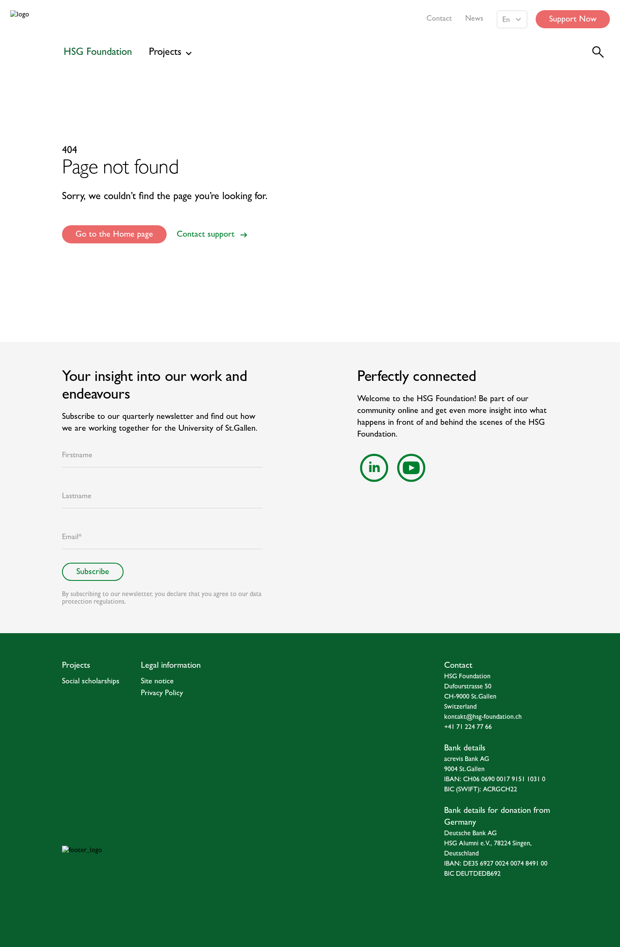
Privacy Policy (162, 694)
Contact (439, 19)
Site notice (157, 682)
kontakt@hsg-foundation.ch (483, 717)
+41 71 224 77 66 (468, 727)
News (474, 19)
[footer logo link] (151, 863)
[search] (598, 52)
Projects (165, 53)
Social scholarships (90, 682)
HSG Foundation (98, 53)
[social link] (374, 468)
